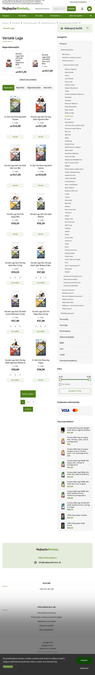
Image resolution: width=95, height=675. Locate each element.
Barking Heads (70, 253)
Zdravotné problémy (71, 279)
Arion (67, 247)
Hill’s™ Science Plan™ (72, 163)
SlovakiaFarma (70, 181)
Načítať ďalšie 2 (28, 394)
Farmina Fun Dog (71, 250)
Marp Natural (69, 122)
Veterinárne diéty (67, 302)
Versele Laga (69, 116)
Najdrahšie (20, 87)
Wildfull (67, 166)
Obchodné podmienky (78, 2)
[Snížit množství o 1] (10, 277)
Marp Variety (69, 110)
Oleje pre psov (67, 309)
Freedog (68, 228)
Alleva (67, 138)
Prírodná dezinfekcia (68, 360)
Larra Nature (69, 78)
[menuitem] (8, 15)
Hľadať (71, 9)
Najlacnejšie (8, 87)
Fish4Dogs (68, 141)
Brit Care (68, 131)
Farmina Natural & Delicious (74, 94)
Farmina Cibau (70, 85)
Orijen (67, 91)
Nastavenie (8, 667)
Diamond (68, 241)
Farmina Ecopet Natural (73, 128)
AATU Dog (68, 225)
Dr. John (68, 119)
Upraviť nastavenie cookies (47, 651)
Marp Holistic (69, 72)
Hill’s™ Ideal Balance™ (72, 266)
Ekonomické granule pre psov (72, 296)
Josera (67, 194)
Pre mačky (64, 319)
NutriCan (68, 135)
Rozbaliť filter (75, 391)
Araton (67, 216)
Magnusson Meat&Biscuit (73, 160)
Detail (15, 137)
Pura (66, 262)
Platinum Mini (69, 113)
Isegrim (67, 231)
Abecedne (48, 87)
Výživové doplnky (67, 337)
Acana (67, 75)
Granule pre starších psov (72, 282)
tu (56, 661)
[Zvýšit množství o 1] (20, 277)
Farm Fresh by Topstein (73, 259)
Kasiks (67, 234)
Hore (29, 409)
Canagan (68, 100)
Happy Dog (69, 219)
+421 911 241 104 (47, 589)
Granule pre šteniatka (71, 286)
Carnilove (68, 213)
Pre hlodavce (65, 331)
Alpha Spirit (69, 150)
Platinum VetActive (71, 103)
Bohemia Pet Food (71, 191)
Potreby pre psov (67, 313)
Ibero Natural (69, 188)
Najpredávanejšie (34, 87)
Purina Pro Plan (70, 156)
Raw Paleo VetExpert (71, 153)
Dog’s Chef (68, 82)
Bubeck (67, 272)
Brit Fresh (68, 203)
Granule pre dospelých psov (73, 276)
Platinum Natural (70, 69)
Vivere (67, 244)
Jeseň (62, 354)
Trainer (67, 197)
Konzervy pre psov (68, 290)
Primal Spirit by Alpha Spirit (74, 169)
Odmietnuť (84, 668)
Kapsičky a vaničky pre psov (71, 57)
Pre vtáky (64, 325)
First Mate (68, 97)
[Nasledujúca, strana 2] (28, 402)
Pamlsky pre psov (68, 293)
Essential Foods (70, 175)
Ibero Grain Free (70, 209)
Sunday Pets (69, 238)
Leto (62, 348)
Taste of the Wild (70, 178)
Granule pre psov (68, 60)
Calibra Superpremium (72, 172)
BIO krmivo (66, 54)
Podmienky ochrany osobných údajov (46, 617)
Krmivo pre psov (67, 50)
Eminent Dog (69, 144)
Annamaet (68, 269)
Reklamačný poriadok (47, 621)
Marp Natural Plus (71, 107)
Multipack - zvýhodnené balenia (73, 305)
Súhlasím (84, 660)
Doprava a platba (46, 625)
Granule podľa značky (71, 65)
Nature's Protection (71, 88)
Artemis (67, 206)
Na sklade (76, 384)
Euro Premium (69, 222)
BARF (62, 343)
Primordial (68, 200)
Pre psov (63, 43)
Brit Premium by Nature (73, 147)
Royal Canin (69, 256)
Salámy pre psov (67, 299)
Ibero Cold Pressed (71, 184)
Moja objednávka (47, 629)
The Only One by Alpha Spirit (74, 125)
